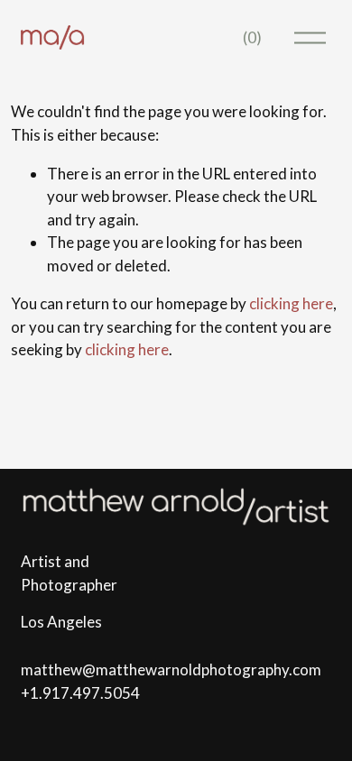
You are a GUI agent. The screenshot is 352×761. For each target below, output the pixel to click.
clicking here (291, 303)
